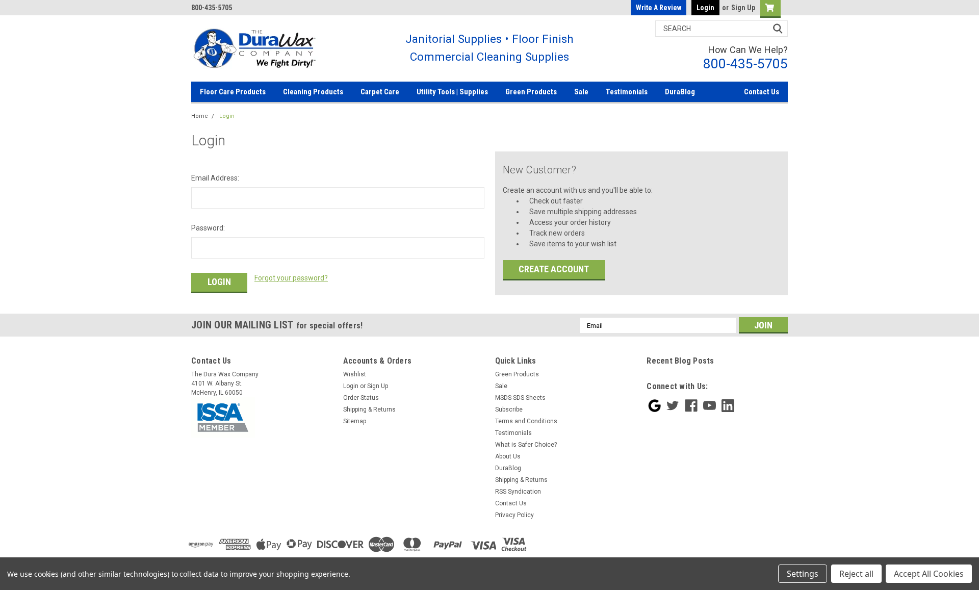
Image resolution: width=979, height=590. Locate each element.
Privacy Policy (514, 515)
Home (199, 116)
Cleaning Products (313, 91)
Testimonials (627, 91)
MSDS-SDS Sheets (520, 397)
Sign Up (743, 8)
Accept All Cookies (929, 573)
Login (705, 8)
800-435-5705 (745, 63)
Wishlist (354, 374)
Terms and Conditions (526, 421)
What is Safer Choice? (526, 444)
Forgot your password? (291, 278)
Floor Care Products (233, 91)
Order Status (361, 397)
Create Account (554, 269)
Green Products (531, 91)
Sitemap (354, 421)
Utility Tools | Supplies (452, 91)
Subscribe (509, 409)
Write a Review (658, 8)
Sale (581, 91)
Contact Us (761, 91)
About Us (508, 456)
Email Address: (215, 178)
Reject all (856, 573)
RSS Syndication (518, 491)
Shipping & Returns (369, 409)
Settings (802, 573)
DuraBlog (680, 91)
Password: (208, 228)
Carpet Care (379, 91)
